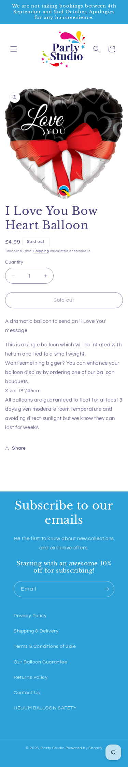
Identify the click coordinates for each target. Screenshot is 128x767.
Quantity (14, 262)
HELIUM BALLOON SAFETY (45, 708)
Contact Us (27, 692)
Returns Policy (30, 677)
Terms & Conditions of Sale (45, 646)
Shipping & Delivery (36, 631)
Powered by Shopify (84, 748)
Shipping (41, 251)
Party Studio (52, 748)
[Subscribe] (106, 589)
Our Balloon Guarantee (41, 662)
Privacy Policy (30, 615)
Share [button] (19, 448)
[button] (13, 49)
